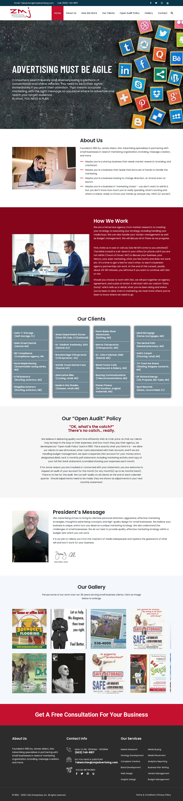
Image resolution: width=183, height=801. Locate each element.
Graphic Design (128, 779)
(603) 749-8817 (70, 3)
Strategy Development (132, 755)
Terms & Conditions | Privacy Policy (153, 794)
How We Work (89, 13)
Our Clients (108, 13)
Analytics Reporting (157, 761)
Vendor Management (158, 773)
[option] (91, 74)
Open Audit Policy (130, 13)
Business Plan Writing (158, 767)
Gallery (149, 13)
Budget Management (158, 779)
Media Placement (157, 755)
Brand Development (131, 767)
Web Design (127, 773)
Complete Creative (130, 761)
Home (57, 13)
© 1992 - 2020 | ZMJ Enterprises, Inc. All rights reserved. (39, 795)
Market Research (129, 749)
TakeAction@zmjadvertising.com (37, 3)
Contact (162, 13)
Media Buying (154, 749)
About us (71, 13)
